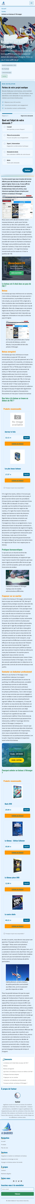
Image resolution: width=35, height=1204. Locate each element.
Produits (3, 1144)
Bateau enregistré (8, 1069)
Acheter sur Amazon (17, 443)
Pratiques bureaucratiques (11, 1074)
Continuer (28, 170)
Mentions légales (6, 1173)
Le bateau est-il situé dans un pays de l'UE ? (15, 1063)
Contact (3, 1170)
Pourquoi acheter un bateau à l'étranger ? (15, 1083)
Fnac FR (26, 437)
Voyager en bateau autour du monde (11, 1162)
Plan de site (4, 1148)
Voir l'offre (16, 760)
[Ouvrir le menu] (31, 3)
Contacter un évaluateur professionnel (14, 1080)
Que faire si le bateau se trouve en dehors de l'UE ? (18, 1071)
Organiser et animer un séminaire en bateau (14, 1156)
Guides (4, 11)
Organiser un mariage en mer (9, 1159)
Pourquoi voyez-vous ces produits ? (14, 488)
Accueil (4, 8)
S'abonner (17, 1194)
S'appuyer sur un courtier (10, 1077)
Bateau (5, 1066)
